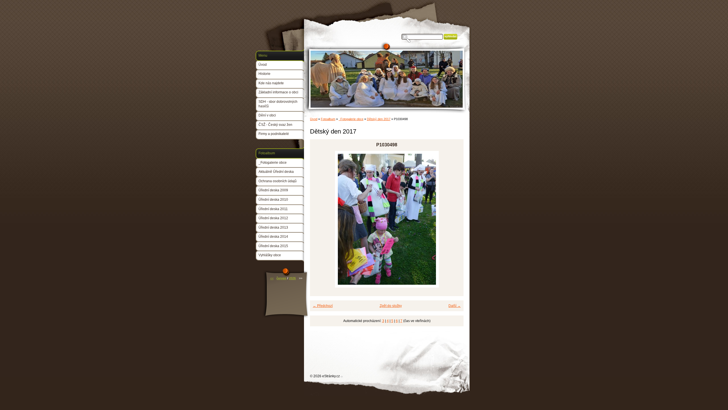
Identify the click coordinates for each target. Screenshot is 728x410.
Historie (264, 74)
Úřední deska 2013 (273, 227)
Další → (454, 306)
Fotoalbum (328, 119)
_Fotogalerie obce (351, 119)
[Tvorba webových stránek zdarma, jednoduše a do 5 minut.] (342, 376)
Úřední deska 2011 (273, 209)
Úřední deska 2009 (273, 190)
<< (272, 278)
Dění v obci (267, 115)
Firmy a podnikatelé (273, 134)
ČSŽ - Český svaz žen (275, 125)
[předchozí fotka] (319, 219)
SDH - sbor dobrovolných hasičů (277, 104)
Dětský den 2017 (378, 119)
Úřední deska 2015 (273, 246)
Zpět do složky (391, 306)
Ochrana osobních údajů (277, 181)
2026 (292, 278)
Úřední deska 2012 (273, 218)
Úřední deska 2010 (273, 200)
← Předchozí (323, 306)
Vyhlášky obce (269, 255)
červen (281, 278)
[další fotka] (454, 219)
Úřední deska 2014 (273, 237)
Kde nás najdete (271, 83)
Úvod (313, 119)
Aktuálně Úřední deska (276, 172)
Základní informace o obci (278, 92)
